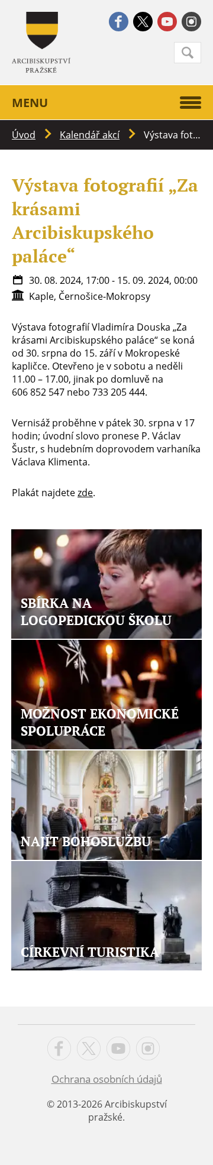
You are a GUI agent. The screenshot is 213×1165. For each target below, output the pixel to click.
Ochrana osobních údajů (106, 1079)
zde (85, 492)
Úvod (24, 134)
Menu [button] (30, 103)
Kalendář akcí (90, 134)
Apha (41, 42)
